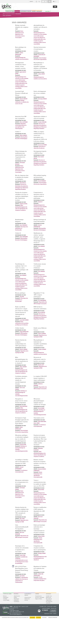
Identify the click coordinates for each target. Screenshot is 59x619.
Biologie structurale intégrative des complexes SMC (21, 27)
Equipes (13, 13)
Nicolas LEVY (41, 365)
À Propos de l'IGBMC (9, 11)
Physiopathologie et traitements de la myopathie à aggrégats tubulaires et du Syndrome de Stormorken (40, 66)
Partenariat (39, 11)
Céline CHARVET (23, 135)
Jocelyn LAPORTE (42, 349)
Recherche (17, 11)
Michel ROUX (41, 489)
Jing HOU (21, 296)
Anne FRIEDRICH (23, 225)
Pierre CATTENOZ (23, 122)
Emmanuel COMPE (42, 145)
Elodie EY (40, 202)
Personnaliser (44, 617)
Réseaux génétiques (20, 293)
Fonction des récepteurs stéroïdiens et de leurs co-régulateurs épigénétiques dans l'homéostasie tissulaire (21, 196)
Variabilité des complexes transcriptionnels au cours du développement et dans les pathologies (21, 560)
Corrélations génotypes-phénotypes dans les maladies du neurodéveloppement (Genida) (21, 380)
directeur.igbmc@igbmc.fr (16, 614)
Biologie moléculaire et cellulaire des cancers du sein (22, 102)
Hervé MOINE (41, 408)
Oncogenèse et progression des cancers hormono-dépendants (21, 400)
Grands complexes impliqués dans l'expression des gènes (40, 579)
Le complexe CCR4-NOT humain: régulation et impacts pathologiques (40, 378)
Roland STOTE (41, 536)
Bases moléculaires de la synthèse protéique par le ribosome (21, 323)
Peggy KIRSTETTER (23, 331)
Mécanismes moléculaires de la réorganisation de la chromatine (22, 482)
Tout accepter (32, 617)
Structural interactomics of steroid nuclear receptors (40, 49)
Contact (31, 1)
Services (26, 600)
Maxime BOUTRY (23, 98)
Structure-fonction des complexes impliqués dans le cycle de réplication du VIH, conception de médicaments (22, 511)
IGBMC (4, 13)
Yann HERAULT (41, 246)
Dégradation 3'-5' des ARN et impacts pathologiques (39, 295)
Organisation (5, 597)
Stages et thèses (38, 598)
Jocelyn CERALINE (42, 122)
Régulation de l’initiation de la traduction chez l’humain (40, 568)
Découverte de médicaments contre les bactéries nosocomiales (40, 359)
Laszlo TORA (22, 555)
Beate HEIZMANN (23, 236)
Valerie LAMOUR (42, 333)
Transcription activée (39, 418)
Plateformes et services (25, 11)
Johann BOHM (41, 74)
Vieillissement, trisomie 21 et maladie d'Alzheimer (40, 266)
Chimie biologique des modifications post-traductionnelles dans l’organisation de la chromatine (21, 155)
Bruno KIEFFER (41, 312)
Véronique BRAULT (42, 98)
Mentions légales (46, 608)
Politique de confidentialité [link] (52, 617)
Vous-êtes (47, 11)
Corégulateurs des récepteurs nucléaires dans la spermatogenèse (40, 547)
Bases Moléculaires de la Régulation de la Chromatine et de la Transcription (20, 34)
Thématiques (16, 598)
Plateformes (27, 598)
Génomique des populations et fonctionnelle (21, 228)
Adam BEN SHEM (42, 421)
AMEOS (54, 613)
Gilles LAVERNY (23, 366)
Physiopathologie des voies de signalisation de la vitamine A (40, 558)
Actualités (5, 598)
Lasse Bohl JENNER (24, 320)
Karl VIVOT (22, 576)
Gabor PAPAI (36, 423)
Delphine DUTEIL (23, 203)
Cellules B (18, 233)
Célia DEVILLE (22, 183)
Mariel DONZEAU (42, 181)
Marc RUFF (22, 518)
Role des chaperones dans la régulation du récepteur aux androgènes (21, 177)
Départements (17, 596)
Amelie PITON (22, 444)
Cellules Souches (19, 328)
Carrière (34, 11)
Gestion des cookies (51, 606)
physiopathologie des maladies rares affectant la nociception (40, 27)
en (55, 1)
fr (53, 1)
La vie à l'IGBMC (6, 600)
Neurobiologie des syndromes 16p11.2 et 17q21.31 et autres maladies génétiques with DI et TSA (21, 267)
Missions (5, 596)
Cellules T (18, 131)
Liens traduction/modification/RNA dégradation (21, 527)
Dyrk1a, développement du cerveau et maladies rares (40, 93)
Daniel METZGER (23, 406)
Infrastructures (28, 597)
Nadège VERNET (42, 553)
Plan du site (53, 608)
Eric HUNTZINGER (42, 300)
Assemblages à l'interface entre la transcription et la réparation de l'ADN (21, 461)
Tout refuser (38, 617)
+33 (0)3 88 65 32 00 (19, 611)
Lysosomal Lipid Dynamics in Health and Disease (21, 93)
